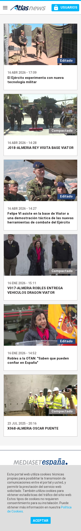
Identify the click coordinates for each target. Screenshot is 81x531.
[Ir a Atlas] (28, 7)
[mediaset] (41, 463)
